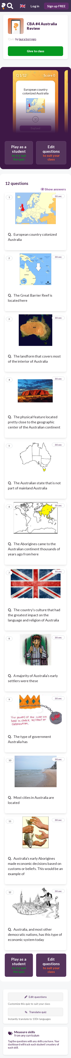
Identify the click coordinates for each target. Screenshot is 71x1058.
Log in (35, 6)
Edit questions (38, 996)
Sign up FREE (56, 6)
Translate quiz (37, 1012)
